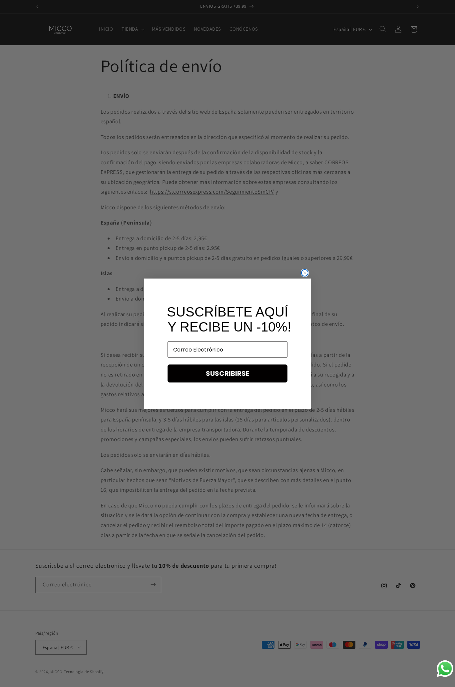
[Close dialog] (304, 273)
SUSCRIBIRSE (227, 373)
